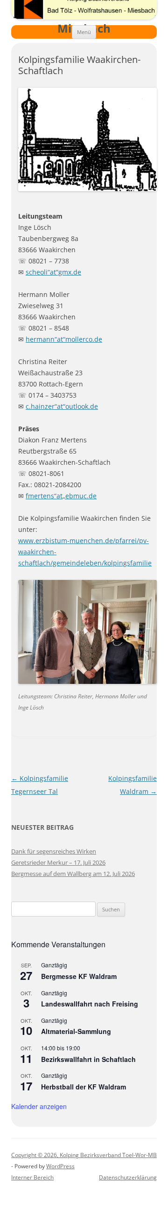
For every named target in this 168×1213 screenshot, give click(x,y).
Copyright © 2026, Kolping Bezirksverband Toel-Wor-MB (84, 1155)
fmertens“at (44, 495)
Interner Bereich (32, 1177)
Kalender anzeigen (39, 1106)
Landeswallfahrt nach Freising (89, 1003)
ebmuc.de (81, 495)
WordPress (60, 1166)
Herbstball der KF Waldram (83, 1086)
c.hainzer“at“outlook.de (62, 406)
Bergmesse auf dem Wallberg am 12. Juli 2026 (73, 873)
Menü (84, 31)
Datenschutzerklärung (128, 1177)
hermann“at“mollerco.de (64, 339)
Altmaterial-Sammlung (76, 1031)
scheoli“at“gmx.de (53, 272)
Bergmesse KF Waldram (79, 976)
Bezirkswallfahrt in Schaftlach (88, 1059)
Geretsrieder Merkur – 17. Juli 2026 (58, 862)
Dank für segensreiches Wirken (53, 851)
